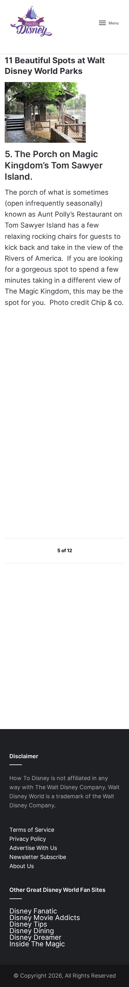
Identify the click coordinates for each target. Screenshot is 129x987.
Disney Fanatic (33, 911)
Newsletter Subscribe (37, 857)
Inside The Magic (37, 944)
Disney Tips (28, 924)
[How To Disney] (31, 21)
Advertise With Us (33, 848)
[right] (87, 550)
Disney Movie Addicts (44, 917)
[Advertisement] (52, 473)
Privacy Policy (27, 838)
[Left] (43, 550)
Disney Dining (31, 931)
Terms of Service (31, 829)
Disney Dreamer (35, 937)
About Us (21, 866)
